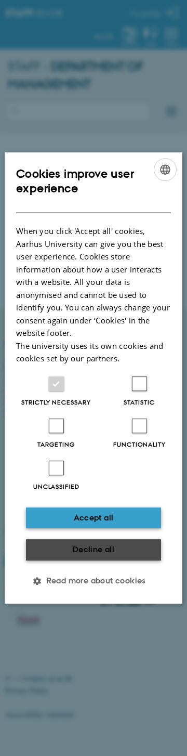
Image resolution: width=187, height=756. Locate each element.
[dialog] (93, 378)
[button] (93, 581)
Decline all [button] (93, 549)
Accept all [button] (94, 518)
